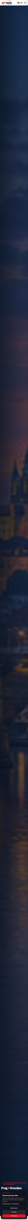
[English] (21, 2)
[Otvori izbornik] (24, 2)
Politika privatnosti (6, 1203)
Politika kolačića (15, 1203)
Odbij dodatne (14, 1208)
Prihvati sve (14, 1215)
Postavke (14, 1212)
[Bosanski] (18, 2)
